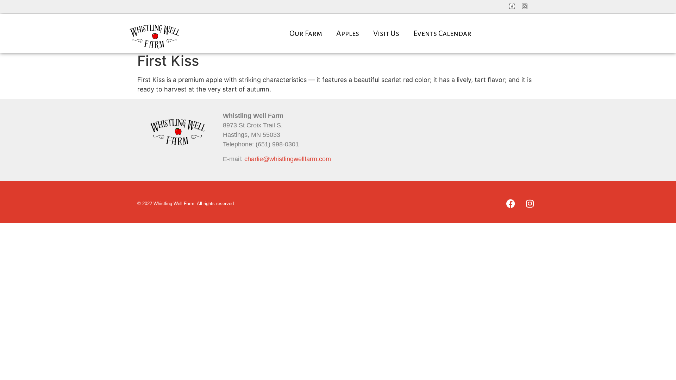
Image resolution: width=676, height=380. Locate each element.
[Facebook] (512, 6)
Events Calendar (442, 33)
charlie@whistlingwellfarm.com (287, 159)
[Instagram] (524, 6)
